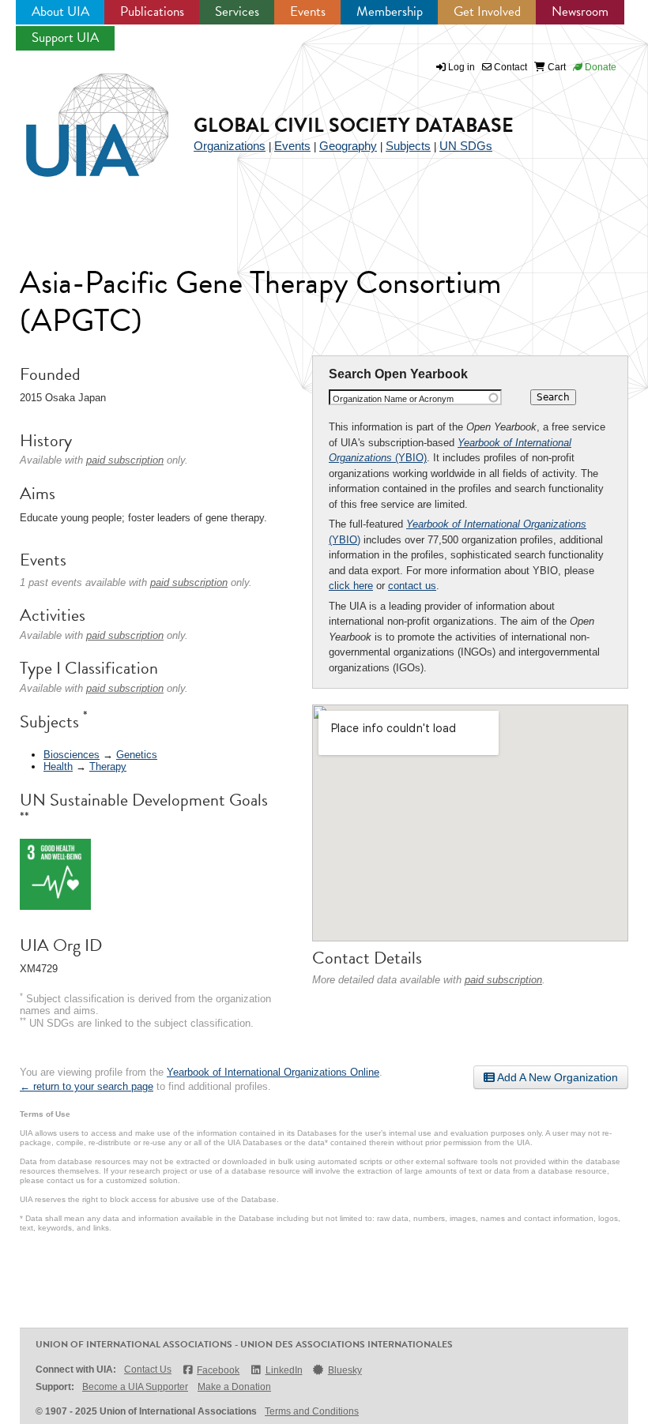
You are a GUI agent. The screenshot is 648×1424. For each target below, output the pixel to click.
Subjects (408, 145)
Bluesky (345, 1370)
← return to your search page (86, 1086)
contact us (412, 586)
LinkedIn (284, 1370)
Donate (599, 67)
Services (237, 11)
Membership (389, 11)
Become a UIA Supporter (135, 1386)
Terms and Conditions (312, 1411)
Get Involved (487, 11)
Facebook (218, 1370)
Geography (348, 145)
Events (308, 11)
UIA (79, 116)
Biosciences (71, 755)
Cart (555, 67)
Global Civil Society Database (354, 125)
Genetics (136, 755)
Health (58, 766)
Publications (152, 11)
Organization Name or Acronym (393, 399)
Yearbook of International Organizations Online (273, 1072)
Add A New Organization (556, 1077)
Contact (509, 67)
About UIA (60, 11)
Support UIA (65, 37)
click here (351, 586)
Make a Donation (234, 1386)
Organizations (230, 145)
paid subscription (503, 980)
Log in (461, 67)
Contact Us (147, 1369)
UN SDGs (465, 145)
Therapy (107, 766)
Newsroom (580, 11)
